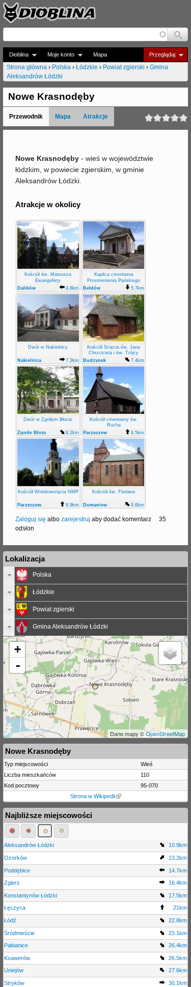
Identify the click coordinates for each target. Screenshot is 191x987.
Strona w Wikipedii (92, 796)
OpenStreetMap (165, 733)
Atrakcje (95, 116)
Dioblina (16, 54)
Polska (61, 67)
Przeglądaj (159, 54)
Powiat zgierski (124, 67)
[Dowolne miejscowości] (61, 830)
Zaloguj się (30, 519)
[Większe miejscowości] (45, 830)
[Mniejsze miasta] (28, 830)
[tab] (95, 575)
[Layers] (170, 653)
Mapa (100, 54)
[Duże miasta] (12, 830)
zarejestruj (75, 519)
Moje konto (57, 54)
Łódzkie (87, 67)
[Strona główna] (49, 12)
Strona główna (27, 67)
